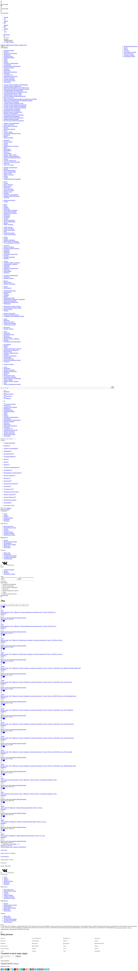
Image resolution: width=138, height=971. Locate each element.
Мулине (6, 127)
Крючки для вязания (9, 240)
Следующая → (14, 844)
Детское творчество (9, 79)
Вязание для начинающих (11, 113)
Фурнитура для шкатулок (11, 254)
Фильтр (26, 605)
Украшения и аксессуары (10, 76)
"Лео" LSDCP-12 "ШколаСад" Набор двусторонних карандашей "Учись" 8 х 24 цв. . (24, 821)
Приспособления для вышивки (12, 179)
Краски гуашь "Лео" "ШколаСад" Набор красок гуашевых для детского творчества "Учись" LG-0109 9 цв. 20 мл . (32, 654)
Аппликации (7, 344)
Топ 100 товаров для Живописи (12, 86)
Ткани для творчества (10, 234)
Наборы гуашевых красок (10, 593)
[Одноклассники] (4, 969)
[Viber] (42, 969)
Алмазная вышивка (9, 57)
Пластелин (5, 589)
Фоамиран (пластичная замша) (12, 341)
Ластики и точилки (9, 370)
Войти (8, 391)
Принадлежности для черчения (12, 378)
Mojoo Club (7, 553)
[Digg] (15, 969)
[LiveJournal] (24, 969)
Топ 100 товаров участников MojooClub (14, 96)
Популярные (8, 605)
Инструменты (7, 150)
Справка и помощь (129, 55)
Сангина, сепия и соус (10, 160)
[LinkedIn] (22, 969)
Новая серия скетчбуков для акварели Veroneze (16, 89)
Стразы (6, 201)
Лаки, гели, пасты (9, 164)
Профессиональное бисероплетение (13, 117)
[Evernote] (19, 969)
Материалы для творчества (11, 350)
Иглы (5, 204)
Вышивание (7, 54)
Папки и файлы (8, 380)
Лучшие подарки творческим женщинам (15, 106)
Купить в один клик (6, 617)
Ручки (5, 130)
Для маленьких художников (11, 102)
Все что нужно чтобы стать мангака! (14, 120)
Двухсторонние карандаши (10, 587)
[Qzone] (28, 969)
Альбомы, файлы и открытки (12, 262)
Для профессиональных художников (14, 115)
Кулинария (7, 73)
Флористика (7, 70)
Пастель (6, 159)
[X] (8, 969)
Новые (2, 605)
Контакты (6, 520)
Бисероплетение (8, 56)
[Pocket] (26, 969)
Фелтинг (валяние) (9, 67)
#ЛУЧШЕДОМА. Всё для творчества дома (15, 92)
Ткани (5, 60)
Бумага (6, 261)
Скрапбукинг (7, 64)
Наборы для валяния (9, 284)
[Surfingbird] (35, 969)
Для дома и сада (8, 74)
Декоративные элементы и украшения (14, 299)
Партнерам (7, 546)
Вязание (6, 62)
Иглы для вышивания (10, 171)
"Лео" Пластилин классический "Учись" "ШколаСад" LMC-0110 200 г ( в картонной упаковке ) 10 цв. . (29, 779)
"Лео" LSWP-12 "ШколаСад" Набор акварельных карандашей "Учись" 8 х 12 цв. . (23, 835)
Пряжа (5, 237)
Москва (7, 34)
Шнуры (6, 223)
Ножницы (6, 208)
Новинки (6, 51)
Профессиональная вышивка (12, 116)
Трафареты (7, 252)
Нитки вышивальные (9, 170)
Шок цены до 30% (9, 97)
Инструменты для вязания (11, 241)
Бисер (5, 181)
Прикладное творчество (10, 72)
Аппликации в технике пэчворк (12, 307)
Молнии (6, 207)
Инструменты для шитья (10, 126)
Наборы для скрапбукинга (11, 268)
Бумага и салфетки (9, 247)
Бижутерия (7, 327)
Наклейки (6, 272)
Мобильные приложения (130, 46)
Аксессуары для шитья (10, 211)
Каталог (5, 47)
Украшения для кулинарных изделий (14, 316)
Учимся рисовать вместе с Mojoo (13, 93)
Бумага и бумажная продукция (12, 133)
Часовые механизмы (9, 257)
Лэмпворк (6, 197)
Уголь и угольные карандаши (12, 162)
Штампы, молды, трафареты (11, 338)
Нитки (5, 205)
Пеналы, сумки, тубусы (10, 154)
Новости (6, 516)
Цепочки (6, 193)
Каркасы (6, 293)
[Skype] (46, 969)
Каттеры (6, 340)
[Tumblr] (40, 969)
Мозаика (6, 258)
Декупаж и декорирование (11, 63)
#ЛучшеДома (7, 554)
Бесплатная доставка (129, 56)
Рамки (5, 319)
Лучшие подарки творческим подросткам (15, 104)
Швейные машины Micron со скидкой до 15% (16, 87)
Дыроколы (7, 267)
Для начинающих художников (12, 109)
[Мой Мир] (6, 969)
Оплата (126, 49)
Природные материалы (10, 300)
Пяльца (6, 176)
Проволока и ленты (9, 298)
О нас (5, 513)
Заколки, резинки (8, 329)
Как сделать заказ (128, 53)
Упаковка (6, 295)
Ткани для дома (8, 227)
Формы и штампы (9, 278)
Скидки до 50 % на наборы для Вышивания (16, 84)
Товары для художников (10, 53)
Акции (126, 47)
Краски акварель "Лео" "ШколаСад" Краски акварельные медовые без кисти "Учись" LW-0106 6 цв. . (28, 612)
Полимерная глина (9, 334)
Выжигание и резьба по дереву (12, 306)
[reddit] (17, 969)
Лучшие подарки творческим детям (13, 103)
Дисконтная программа (10, 555)
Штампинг (7, 265)
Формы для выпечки (9, 313)
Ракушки (6, 255)
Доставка (126, 50)
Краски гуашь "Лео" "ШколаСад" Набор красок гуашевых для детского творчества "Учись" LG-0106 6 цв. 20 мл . (32, 640)
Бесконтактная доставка (10, 541)
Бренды (6, 540)
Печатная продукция (9, 80)
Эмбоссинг (7, 269)
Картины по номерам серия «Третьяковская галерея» (18, 100)
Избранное (9, 396)
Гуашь (4, 592)
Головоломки (7, 357)
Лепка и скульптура (9, 77)
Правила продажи (13, 929)
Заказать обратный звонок (19, 617)
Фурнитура (7, 187)
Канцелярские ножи (9, 375)
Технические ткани (9, 233)
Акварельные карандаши (9, 584)
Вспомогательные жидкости (11, 248)
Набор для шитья (8, 137)
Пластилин (7, 333)
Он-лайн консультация (10, 557)
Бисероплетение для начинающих (13, 112)
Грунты (6, 143)
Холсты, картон (8, 132)
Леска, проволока (8, 189)
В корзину (3, 613)
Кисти (5, 147)
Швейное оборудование (10, 213)
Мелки (6, 374)
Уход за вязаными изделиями (12, 243)
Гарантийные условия (130, 52)
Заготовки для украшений (11, 194)
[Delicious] (13, 969)
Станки (6, 177)
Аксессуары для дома (9, 324)
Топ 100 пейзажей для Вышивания (13, 90)
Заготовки (6, 245)
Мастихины (7, 149)
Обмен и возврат (8, 532)
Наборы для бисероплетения (11, 196)
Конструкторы (8, 351)
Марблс (6, 296)
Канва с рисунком (9, 174)
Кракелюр (6, 251)
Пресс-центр (7, 547)
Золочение (7, 250)
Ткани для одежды (9, 124)
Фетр (5, 231)
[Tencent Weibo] (37, 969)
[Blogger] (11, 969)
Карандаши (7, 368)
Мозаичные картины (9, 129)
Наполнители (7, 292)
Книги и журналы (9, 364)
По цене (14, 605)
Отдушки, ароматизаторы (11, 275)
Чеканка (6, 310)
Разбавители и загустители (11, 146)
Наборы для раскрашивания (11, 123)
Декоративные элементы (10, 264)
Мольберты (7, 134)
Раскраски (6, 361)
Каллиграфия (7, 153)
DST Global (26, 929)
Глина (5, 331)
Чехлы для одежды (9, 321)
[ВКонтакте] (2, 969)
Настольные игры (9, 358)
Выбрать (18, 956)
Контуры (6, 152)
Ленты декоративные (9, 221)
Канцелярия (7, 82)
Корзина (8, 398)
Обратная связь (8, 558)
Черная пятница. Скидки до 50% (13, 94)
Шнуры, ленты (8, 191)
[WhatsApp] (44, 969)
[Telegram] (49, 969)
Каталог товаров (5, 509)
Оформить (16, 963)
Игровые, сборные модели (11, 353)
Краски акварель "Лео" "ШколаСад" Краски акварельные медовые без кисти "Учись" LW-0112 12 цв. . (29, 626)
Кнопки (6, 218)
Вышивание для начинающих (12, 110)
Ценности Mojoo (8, 518)
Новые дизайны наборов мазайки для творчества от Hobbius (20, 99)
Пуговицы (7, 217)
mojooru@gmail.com (5, 856)
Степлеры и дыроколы (10, 377)
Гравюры (6, 354)
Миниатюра (7, 303)
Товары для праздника (10, 323)
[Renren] (31, 969)
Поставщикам (7, 543)
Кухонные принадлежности (11, 314)
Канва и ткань (8, 173)
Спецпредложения (9, 50)
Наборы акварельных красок (10, 590)
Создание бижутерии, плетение (12, 348)
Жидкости (6, 336)
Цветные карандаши (8, 586)
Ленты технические (9, 220)
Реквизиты (7, 519)
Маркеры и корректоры (10, 371)
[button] (70, 31)
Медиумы (6, 163)
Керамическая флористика (11, 302)
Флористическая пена (10, 290)
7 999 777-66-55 (9, 42)
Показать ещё (4, 595)
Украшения (7, 216)
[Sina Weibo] (33, 969)
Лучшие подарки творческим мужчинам (15, 107)
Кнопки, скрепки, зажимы (11, 381)
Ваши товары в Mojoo (10, 544)
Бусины (6, 183)
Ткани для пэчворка (9, 230)
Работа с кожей (8, 309)
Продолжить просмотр (6, 963)
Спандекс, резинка (9, 190)
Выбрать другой (8, 40)
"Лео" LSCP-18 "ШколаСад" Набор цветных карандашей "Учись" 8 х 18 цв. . (22, 807)
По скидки (20, 605)
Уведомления (9, 394)
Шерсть (6, 281)
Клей (5, 382)
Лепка (5, 347)
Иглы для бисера (8, 184)
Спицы (6, 238)
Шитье (6, 59)
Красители (7, 276)
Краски (6, 136)
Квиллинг (6, 69)
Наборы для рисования (10, 355)
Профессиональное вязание (11, 119)
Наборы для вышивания (10, 167)
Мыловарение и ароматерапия (12, 66)
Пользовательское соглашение (121, 927)
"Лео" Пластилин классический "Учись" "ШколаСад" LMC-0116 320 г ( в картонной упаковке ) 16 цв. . (29, 793)
